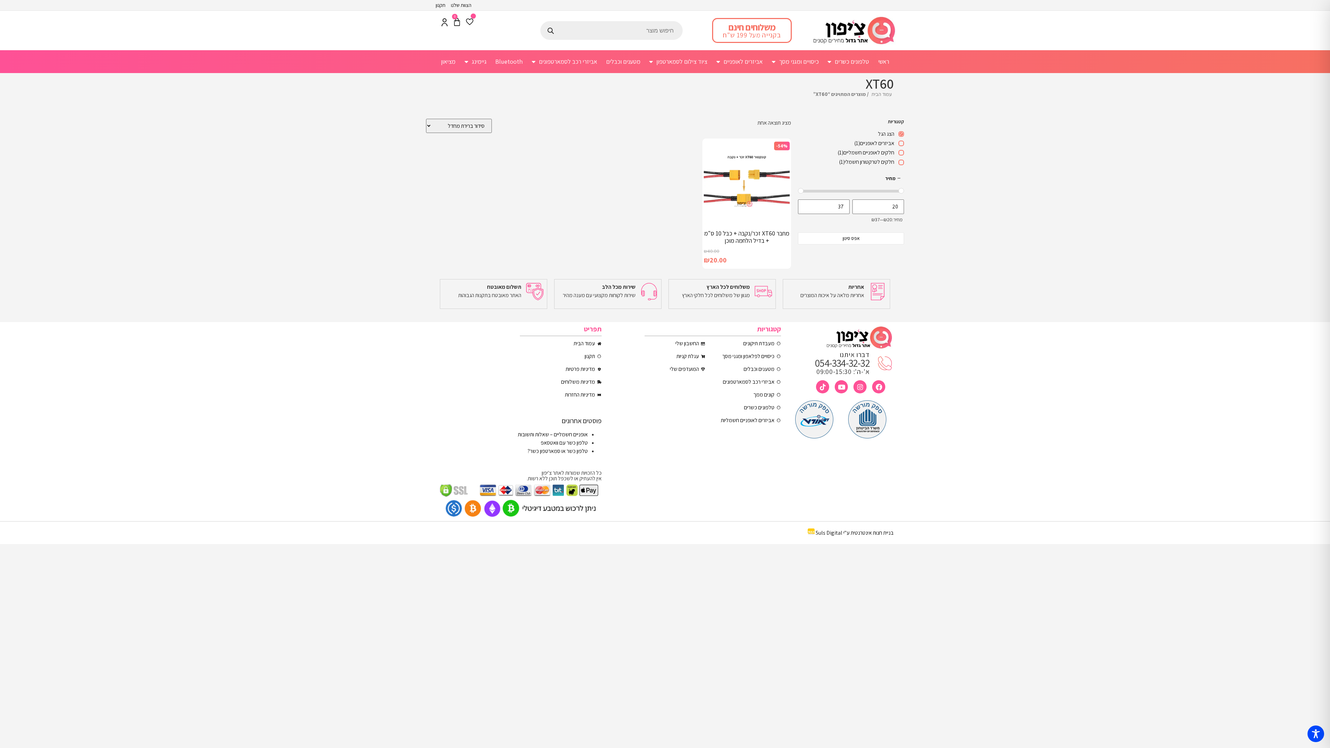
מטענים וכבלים (623, 61)
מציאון (448, 61)
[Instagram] (860, 386)
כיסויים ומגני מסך (799, 61)
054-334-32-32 (842, 362)
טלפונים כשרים (852, 61)
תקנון (440, 5)
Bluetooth (509, 61)
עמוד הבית (881, 94)
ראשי (883, 61)
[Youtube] (841, 386)
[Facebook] (878, 386)
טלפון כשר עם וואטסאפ (564, 442)
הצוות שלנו (461, 5)
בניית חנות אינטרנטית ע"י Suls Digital (855, 532)
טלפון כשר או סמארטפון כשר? (557, 451)
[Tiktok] (822, 386)
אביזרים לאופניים (743, 61)
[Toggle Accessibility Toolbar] (1316, 734)
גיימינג (479, 61)
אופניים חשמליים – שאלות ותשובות (553, 434)
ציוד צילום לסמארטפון (681, 61)
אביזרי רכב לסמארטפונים (568, 61)
